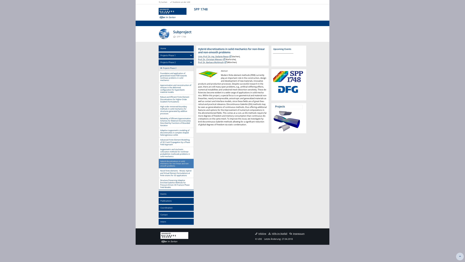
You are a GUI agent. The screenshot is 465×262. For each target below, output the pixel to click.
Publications (166, 201)
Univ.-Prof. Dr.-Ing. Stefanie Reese (213, 56)
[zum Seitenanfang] (460, 256)
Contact (164, 214)
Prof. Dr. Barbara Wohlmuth (211, 62)
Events (163, 194)
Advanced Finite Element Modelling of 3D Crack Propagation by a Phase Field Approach (175, 142)
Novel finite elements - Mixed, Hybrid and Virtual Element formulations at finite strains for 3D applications (175, 172)
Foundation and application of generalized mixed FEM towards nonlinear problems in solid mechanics (173, 77)
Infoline (262, 233)
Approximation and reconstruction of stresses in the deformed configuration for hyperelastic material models (175, 88)
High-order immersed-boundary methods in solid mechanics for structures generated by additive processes (173, 110)
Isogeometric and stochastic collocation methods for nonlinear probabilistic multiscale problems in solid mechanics (175, 153)
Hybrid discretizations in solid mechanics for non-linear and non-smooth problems (174, 163)
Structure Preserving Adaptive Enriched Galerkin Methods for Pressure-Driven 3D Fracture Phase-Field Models (175, 183)
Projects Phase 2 (168, 62)
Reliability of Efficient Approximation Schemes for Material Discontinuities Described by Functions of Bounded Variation (175, 122)
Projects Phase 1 (168, 55)
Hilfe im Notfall (279, 233)
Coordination (166, 207)
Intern (163, 221)
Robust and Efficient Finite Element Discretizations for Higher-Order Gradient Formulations (174, 99)
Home (163, 48)
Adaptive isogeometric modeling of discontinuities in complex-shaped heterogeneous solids (174, 132)
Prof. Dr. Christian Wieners (210, 59)
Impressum (299, 233)
